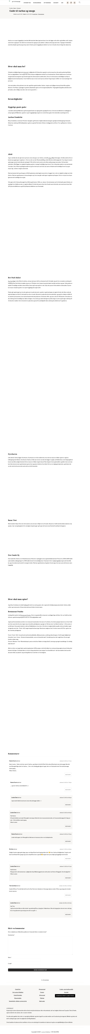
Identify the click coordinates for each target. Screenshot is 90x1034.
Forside (11, 8)
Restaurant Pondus (26, 615)
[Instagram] (74, 2)
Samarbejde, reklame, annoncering (18, 1001)
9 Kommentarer (41, 14)
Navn (9, 957)
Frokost (42, 992)
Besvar (68, 774)
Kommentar (11, 935)
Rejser (14, 8)
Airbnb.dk (25, 72)
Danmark (19, 8)
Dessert (56, 2)
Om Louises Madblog (17, 992)
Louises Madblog (45, 1032)
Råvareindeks (17, 998)
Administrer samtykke (65, 995)
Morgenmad (37, 2)
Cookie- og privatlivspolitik (66, 989)
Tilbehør (42, 998)
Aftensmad (47, 2)
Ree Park (10, 281)
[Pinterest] (71, 2)
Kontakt (66, 992)
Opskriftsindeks (18, 995)
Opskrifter (27, 2)
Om (62, 2)
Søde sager (42, 1001)
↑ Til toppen (45, 980)
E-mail (10, 963)
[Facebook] (67, 2)
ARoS (49, 158)
